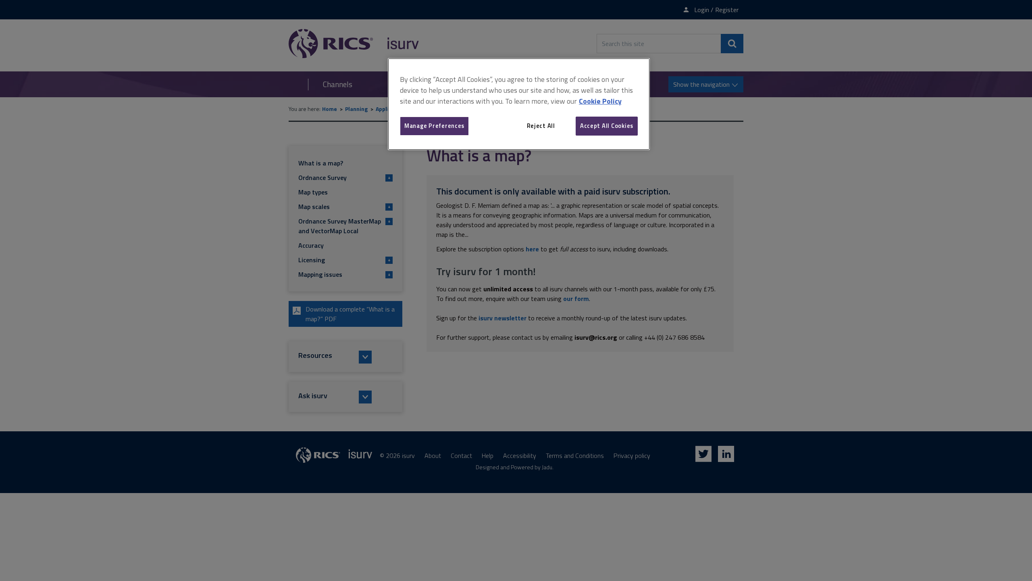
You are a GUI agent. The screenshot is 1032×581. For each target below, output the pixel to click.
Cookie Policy (600, 101)
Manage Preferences (434, 125)
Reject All (541, 125)
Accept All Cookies (606, 125)
